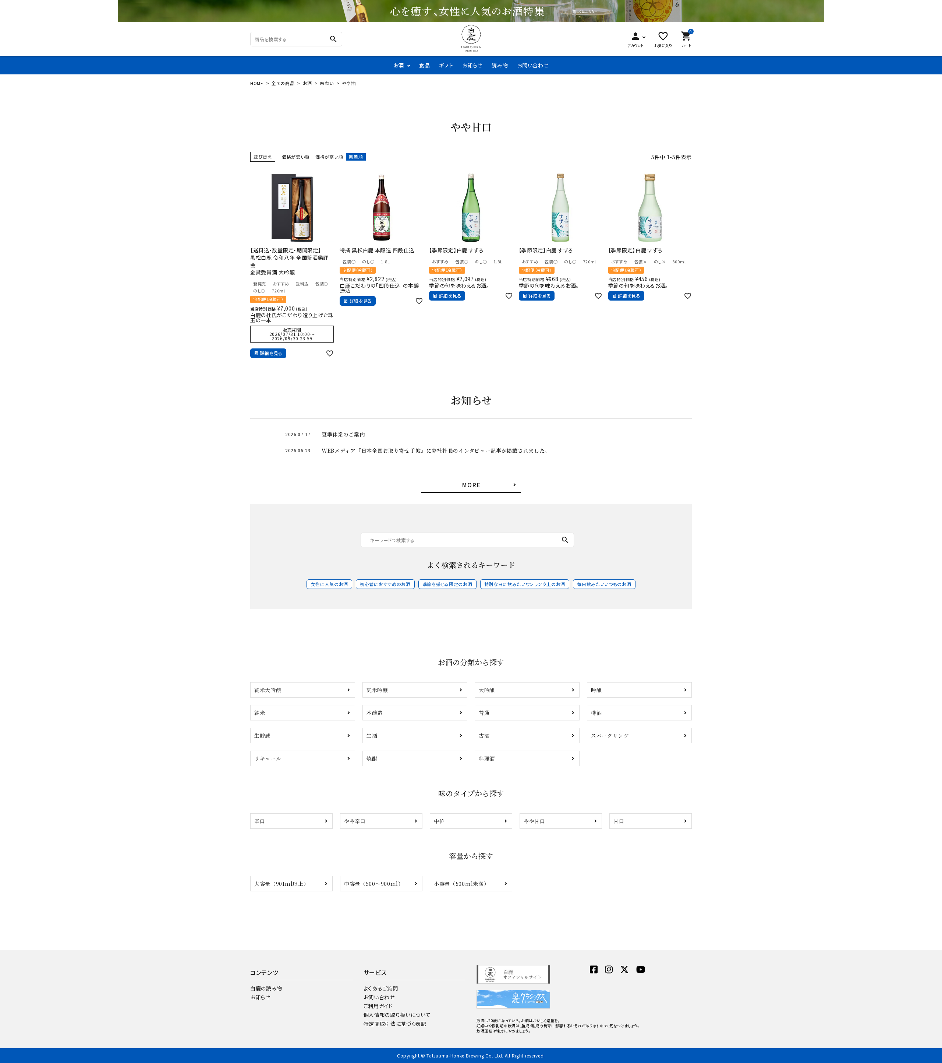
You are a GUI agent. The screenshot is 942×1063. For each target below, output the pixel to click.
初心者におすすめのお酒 (385, 584)
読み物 (500, 65)
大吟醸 (487, 690)
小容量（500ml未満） (461, 883)
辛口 (259, 821)
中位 (439, 821)
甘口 (618, 821)
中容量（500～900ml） (374, 883)
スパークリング (610, 735)
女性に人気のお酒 (329, 584)
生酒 (371, 735)
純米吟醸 (377, 690)
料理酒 (487, 758)
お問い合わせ (532, 65)
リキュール (267, 758)
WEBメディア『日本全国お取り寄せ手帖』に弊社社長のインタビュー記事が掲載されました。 (436, 450)
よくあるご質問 (381, 988)
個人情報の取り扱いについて (397, 1014)
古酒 (484, 735)
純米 (259, 712)
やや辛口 (355, 821)
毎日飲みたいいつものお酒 (604, 584)
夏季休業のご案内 (343, 434)
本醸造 (374, 712)
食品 (424, 65)
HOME (256, 83)
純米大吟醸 (267, 690)
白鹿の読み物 (266, 988)
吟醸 (596, 690)
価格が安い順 (295, 157)
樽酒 (596, 712)
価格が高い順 (329, 157)
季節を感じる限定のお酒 (447, 584)
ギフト (446, 65)
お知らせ (472, 65)
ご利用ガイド (378, 1006)
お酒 (398, 65)
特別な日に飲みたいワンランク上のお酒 (525, 584)
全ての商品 (283, 83)
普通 (484, 712)
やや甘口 (534, 821)
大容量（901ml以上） (281, 883)
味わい (327, 83)
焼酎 (371, 758)
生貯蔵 (262, 735)
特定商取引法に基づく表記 (395, 1023)
